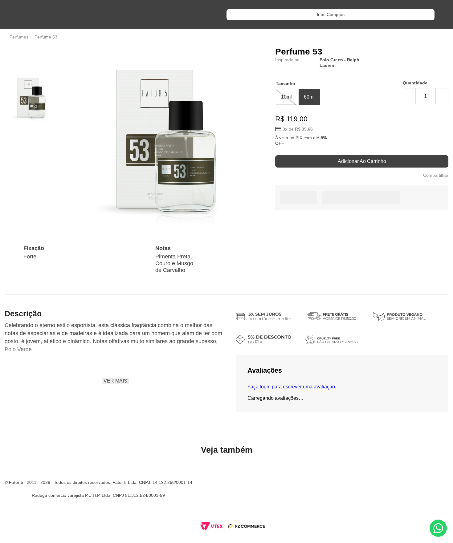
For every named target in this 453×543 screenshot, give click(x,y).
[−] (409, 96)
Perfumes (19, 36)
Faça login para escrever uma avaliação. (291, 386)
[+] (441, 96)
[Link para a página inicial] (6, 37)
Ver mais (115, 380)
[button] (286, 97)
